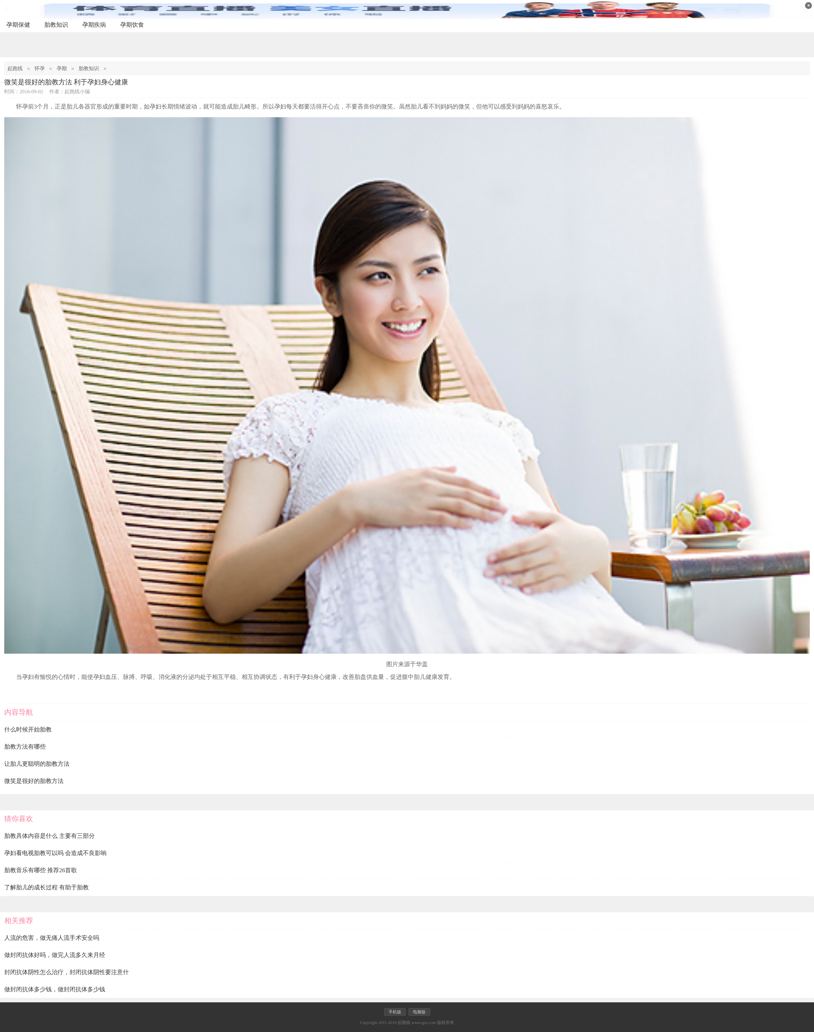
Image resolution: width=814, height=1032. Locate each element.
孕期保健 (18, 24)
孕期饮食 (132, 24)
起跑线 (15, 68)
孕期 (62, 68)
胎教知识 (56, 24)
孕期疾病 (94, 24)
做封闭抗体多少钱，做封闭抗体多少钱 (54, 989)
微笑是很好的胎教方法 (34, 781)
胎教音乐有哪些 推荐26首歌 (40, 870)
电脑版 (419, 1012)
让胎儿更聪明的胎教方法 (37, 763)
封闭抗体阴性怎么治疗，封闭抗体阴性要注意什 (66, 972)
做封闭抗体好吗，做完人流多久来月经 (54, 955)
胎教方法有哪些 (25, 746)
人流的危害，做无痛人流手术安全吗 (51, 938)
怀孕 (40, 68)
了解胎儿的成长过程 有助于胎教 (46, 887)
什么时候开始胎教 (28, 729)
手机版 (395, 1012)
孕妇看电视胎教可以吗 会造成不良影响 (55, 853)
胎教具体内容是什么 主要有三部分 (49, 836)
